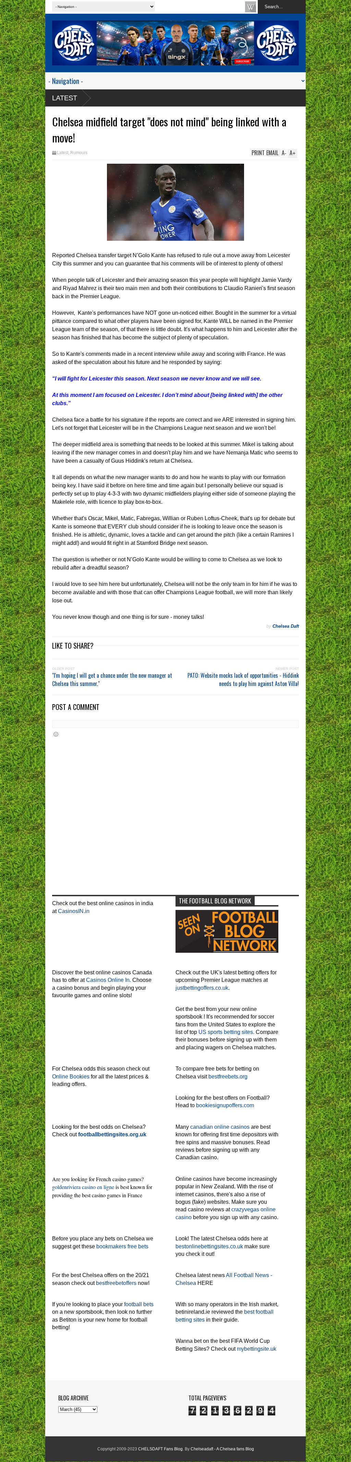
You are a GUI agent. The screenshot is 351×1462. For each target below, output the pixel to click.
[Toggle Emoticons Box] (56, 734)
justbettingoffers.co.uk (202, 988)
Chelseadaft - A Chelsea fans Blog (222, 1449)
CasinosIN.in (73, 911)
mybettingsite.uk (256, 1349)
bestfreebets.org (227, 1076)
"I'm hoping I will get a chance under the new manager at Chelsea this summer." (112, 679)
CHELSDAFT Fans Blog (160, 1449)
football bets (139, 1304)
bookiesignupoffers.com (225, 1105)
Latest (64, 98)
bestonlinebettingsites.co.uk (209, 1246)
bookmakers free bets (122, 1246)
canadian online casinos (220, 1127)
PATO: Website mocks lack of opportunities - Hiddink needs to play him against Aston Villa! (243, 679)
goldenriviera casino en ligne (83, 1186)
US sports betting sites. (226, 1032)
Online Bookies (70, 1076)
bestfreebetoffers (116, 1283)
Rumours (78, 152)
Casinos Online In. (108, 980)
